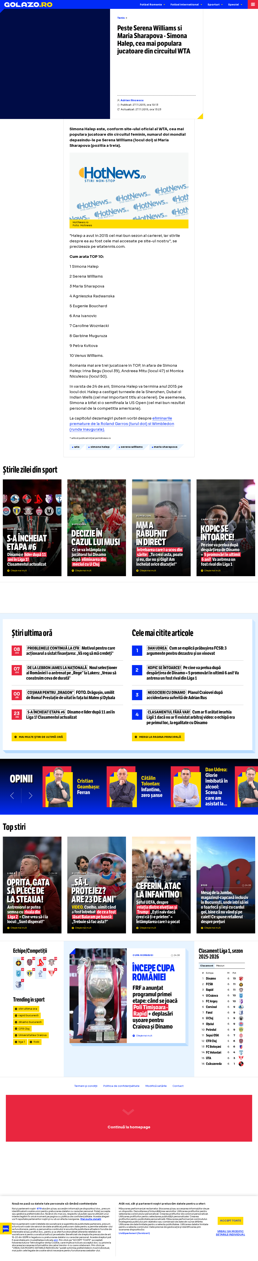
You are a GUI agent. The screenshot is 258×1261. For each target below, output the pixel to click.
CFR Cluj (24, 1028)
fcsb (36, 1041)
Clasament (206, 965)
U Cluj (209, 1018)
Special (233, 4)
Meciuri (220, 965)
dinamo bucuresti (30, 1022)
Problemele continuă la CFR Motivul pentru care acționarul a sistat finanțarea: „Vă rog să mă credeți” (67, 650)
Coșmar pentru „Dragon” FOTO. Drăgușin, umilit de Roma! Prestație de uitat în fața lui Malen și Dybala (67, 695)
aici (56, 1239)
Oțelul (210, 1024)
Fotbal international (185, 4)
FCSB (209, 984)
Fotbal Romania (151, 4)
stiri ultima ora (28, 1008)
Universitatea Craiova (33, 1035)
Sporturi (214, 4)
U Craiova (212, 995)
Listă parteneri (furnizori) (134, 1233)
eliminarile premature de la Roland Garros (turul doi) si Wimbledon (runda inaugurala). (122, 424)
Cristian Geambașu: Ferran (75, 786)
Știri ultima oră (32, 633)
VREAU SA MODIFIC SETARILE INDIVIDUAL (230, 1233)
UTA (208, 1058)
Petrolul (211, 1030)
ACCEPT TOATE (230, 1220)
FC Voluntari (213, 1052)
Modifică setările (156, 1086)
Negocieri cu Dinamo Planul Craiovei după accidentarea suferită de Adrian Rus (187, 695)
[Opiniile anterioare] (12, 795)
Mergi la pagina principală (160, 737)
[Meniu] (253, 4)
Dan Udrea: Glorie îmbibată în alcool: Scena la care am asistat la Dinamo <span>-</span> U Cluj (203, 786)
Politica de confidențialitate (121, 1086)
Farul (209, 1012)
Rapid (209, 990)
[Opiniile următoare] (30, 795)
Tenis (121, 18)
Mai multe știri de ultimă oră (41, 737)
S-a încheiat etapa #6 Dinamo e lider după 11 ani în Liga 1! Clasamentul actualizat (32, 527)
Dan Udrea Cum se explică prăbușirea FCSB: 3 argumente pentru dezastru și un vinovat (187, 650)
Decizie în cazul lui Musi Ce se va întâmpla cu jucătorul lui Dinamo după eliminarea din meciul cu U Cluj (96, 527)
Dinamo (211, 978)
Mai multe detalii (90, 1219)
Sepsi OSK (212, 1035)
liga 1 (22, 1041)
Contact (178, 1086)
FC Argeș (211, 1001)
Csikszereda (214, 1064)
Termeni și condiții (85, 1086)
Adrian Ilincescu (132, 100)
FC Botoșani (213, 1046)
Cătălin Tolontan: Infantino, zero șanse (139, 786)
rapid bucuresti (28, 1015)
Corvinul (211, 1007)
